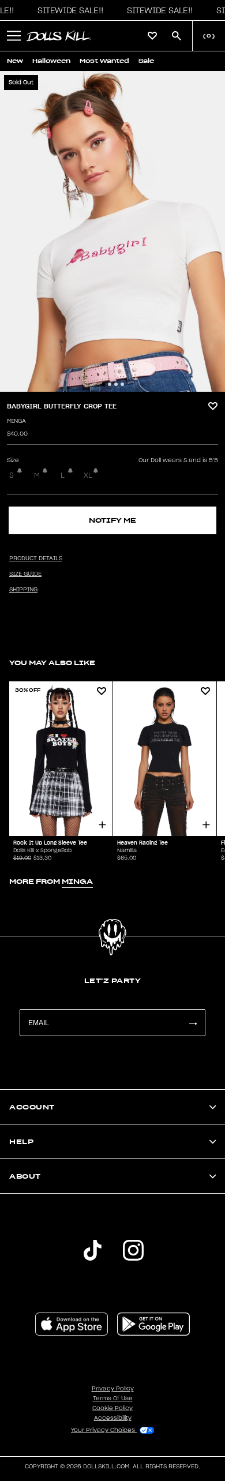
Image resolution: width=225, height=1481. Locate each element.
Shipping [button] (23, 590)
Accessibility (113, 1418)
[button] (67, 10)
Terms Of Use (113, 1398)
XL (88, 475)
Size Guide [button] (25, 574)
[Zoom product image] (112, 231)
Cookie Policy (112, 1408)
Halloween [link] (51, 61)
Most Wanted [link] (104, 61)
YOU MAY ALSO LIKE (52, 662)
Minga (16, 421)
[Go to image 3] (116, 384)
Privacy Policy (113, 1389)
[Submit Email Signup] (192, 1022)
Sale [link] (146, 61)
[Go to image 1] (103, 384)
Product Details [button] (35, 558)
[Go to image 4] (122, 384)
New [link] (15, 61)
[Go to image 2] (109, 384)
